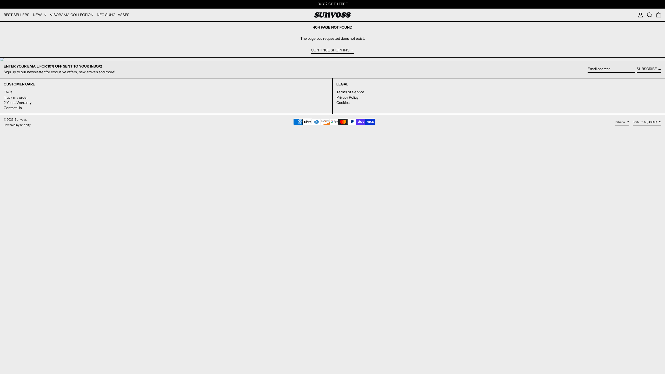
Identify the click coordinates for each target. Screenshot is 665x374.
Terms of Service (350, 92)
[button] (649, 15)
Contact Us (13, 107)
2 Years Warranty (17, 102)
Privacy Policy (347, 97)
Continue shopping (330, 50)
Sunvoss (20, 119)
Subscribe (647, 68)
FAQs (8, 92)
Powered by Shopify (17, 125)
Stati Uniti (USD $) (645, 122)
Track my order (16, 97)
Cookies (343, 102)
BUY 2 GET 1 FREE (332, 4)
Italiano (620, 122)
